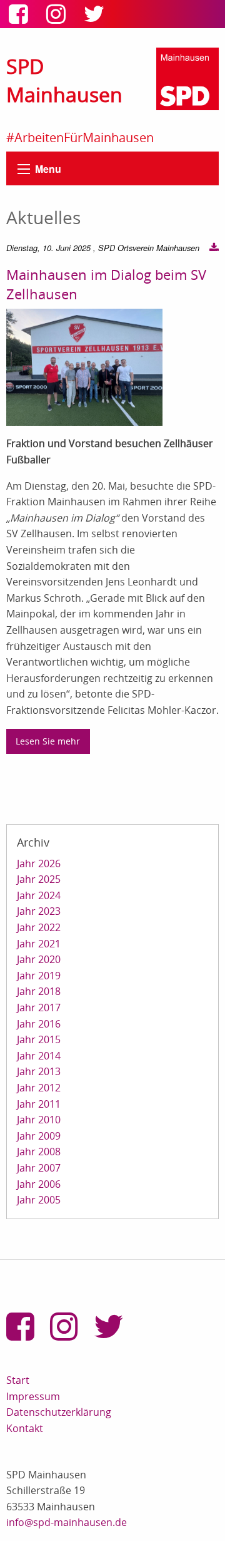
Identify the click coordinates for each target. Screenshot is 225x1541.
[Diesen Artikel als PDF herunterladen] (214, 248)
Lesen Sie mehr (48, 741)
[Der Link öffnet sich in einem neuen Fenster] (21, 18)
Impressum (33, 1396)
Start (17, 1380)
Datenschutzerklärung (58, 1412)
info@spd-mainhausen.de (66, 1522)
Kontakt (24, 1428)
